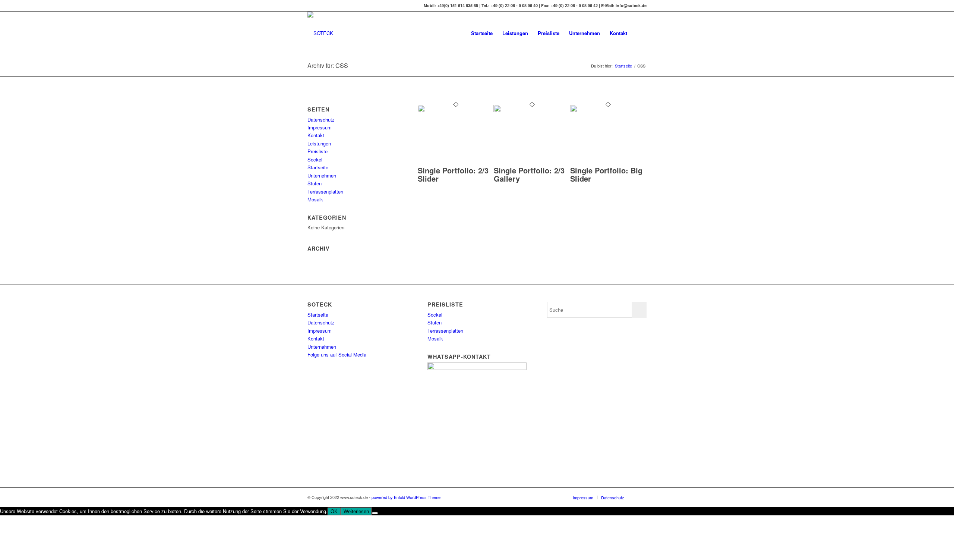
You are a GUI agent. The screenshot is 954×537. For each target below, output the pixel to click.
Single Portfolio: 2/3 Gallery (529, 174)
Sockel (314, 159)
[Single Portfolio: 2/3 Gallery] (532, 110)
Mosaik (315, 199)
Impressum (319, 127)
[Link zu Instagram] (309, 5)
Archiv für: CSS (327, 65)
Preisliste (317, 151)
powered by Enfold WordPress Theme (406, 497)
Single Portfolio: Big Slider (606, 174)
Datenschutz (321, 119)
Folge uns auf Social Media (336, 354)
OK (334, 511)
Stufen (314, 183)
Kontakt (315, 135)
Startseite (317, 167)
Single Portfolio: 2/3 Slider (453, 174)
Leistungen (319, 143)
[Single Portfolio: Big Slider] (608, 110)
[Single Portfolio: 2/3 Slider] (456, 110)
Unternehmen (321, 175)
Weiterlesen (356, 511)
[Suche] (639, 33)
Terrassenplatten (325, 191)
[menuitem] (481, 33)
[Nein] (375, 513)
